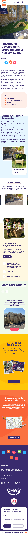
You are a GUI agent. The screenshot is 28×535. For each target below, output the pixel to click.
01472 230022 (11, 271)
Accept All (7, 525)
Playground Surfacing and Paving (14, 100)
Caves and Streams (11, 104)
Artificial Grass (10, 98)
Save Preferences (18, 525)
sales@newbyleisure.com (14, 276)
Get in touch (7, 256)
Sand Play (9, 102)
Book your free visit (14, 437)
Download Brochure (14, 381)
